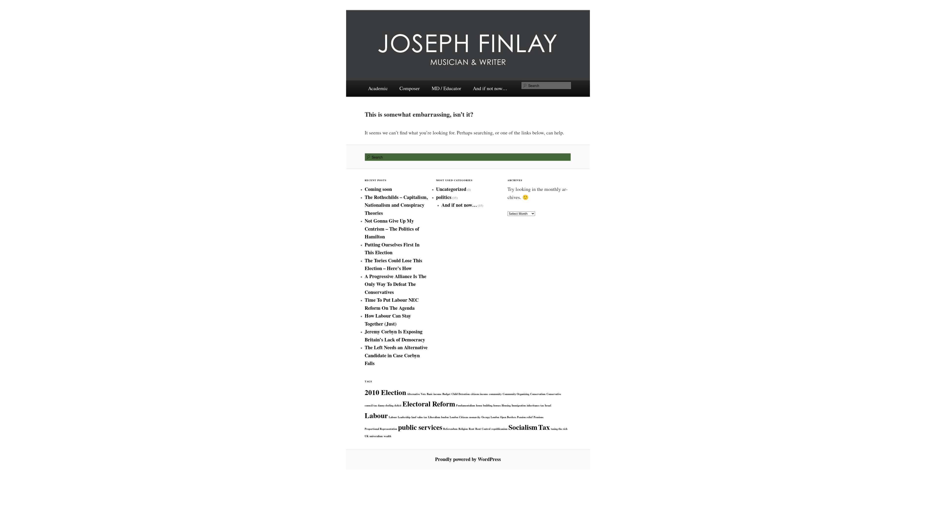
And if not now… (490, 88)
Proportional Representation (381, 429)
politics (443, 197)
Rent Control (482, 429)
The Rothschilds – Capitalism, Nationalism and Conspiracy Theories (396, 205)
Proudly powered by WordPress (468, 459)
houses (497, 405)
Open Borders (508, 417)
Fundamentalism (465, 405)
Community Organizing (516, 394)
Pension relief (525, 417)
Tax (544, 427)
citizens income (479, 394)
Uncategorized (451, 189)
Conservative (553, 394)
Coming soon (378, 189)
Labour (376, 415)
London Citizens (459, 417)
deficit (397, 405)
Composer (410, 88)
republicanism (499, 429)
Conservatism (538, 394)
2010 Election (385, 392)
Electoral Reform (428, 403)
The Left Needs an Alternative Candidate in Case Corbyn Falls (396, 355)
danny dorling (385, 405)
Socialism (522, 427)
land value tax (419, 417)
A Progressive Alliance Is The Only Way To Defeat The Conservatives (395, 284)
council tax (371, 405)
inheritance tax (535, 405)
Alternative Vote (416, 394)
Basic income (434, 394)
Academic (378, 88)
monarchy (474, 417)
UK (367, 436)
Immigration (519, 405)
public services (420, 427)
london (445, 417)
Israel (548, 405)
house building (484, 405)
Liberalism (434, 417)
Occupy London (490, 417)
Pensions (538, 417)
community (495, 394)
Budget (446, 394)
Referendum (450, 429)
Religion (463, 429)
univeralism (376, 436)
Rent (471, 429)
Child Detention (460, 394)
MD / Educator (446, 88)
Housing (506, 405)
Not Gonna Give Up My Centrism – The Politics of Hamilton (392, 228)
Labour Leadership (399, 417)
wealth (387, 436)
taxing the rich (559, 429)
